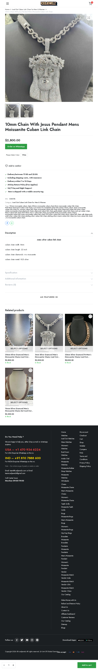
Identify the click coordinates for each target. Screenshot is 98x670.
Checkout (83, 435)
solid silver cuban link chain (15, 216)
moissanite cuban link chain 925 (37, 214)
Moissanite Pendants (65, 551)
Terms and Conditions (83, 458)
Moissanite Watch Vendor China (67, 589)
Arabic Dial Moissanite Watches (65, 461)
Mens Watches (66, 442)
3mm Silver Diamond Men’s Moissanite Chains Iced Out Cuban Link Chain (46, 357)
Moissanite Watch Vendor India (67, 576)
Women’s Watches (64, 447)
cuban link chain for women (15, 209)
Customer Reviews (67, 617)
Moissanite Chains (67, 487)
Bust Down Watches (65, 453)
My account (84, 432)
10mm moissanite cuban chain (20, 206)
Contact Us (65, 610)
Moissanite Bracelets (65, 541)
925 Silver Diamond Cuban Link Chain (19, 207)
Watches (64, 435)
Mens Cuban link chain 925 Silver (17, 212)
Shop (81, 442)
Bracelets (64, 536)
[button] (90, 3)
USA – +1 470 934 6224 (23, 449)
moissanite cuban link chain (15, 214)
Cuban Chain (63, 207)
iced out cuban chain (82, 211)
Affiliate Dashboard (68, 614)
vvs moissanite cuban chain (15, 217)
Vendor (64, 572)
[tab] (49, 233)
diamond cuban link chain (44, 211)
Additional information (15, 278)
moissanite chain (52, 212)
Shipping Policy (85, 466)
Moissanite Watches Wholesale (65, 477)
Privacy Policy (85, 463)
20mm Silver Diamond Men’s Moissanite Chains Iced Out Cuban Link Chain (17, 357)
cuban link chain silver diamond (57, 209)
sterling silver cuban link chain (36, 216)
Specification (11, 272)
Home (7, 9)
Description (10, 232)
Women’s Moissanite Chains (67, 499)
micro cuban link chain (38, 212)
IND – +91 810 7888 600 (23, 458)
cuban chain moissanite (77, 207)
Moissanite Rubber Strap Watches (67, 470)
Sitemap (64, 624)
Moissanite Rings (67, 516)
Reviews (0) (10, 284)
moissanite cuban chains (68, 212)
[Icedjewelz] (49, 4)
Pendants (64, 546)
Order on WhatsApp (16, 146)
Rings (63, 513)
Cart (81, 439)
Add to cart (86, 665)
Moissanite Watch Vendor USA (67, 583)
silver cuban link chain (57, 214)
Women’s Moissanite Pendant (65, 565)
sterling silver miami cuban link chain (60, 216)
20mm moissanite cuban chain (43, 206)
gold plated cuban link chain (64, 211)
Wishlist (82, 446)
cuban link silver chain (77, 209)
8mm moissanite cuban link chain (67, 206)
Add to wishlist (15, 166)
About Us (64, 607)
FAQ (81, 453)
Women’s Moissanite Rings (67, 528)
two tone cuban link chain (83, 216)
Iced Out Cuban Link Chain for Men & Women (28, 9)
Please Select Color (12, 155)
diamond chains (28, 211)
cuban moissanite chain (13, 211)
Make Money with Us (68, 600)
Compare (83, 449)
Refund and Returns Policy (70, 603)
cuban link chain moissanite (35, 209)
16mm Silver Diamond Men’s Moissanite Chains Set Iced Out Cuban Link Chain (18, 410)
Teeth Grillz (65, 504)
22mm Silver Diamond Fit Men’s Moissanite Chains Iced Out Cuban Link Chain (78, 357)
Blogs (63, 627)
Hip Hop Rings (66, 533)
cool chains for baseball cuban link (45, 207)
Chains (63, 484)
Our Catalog (65, 594)
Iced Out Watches (67, 438)
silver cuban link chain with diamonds (78, 214)
